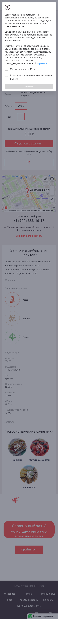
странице (42, 63)
